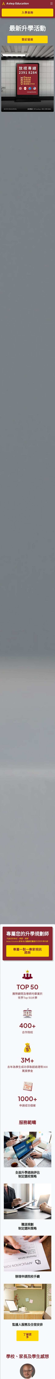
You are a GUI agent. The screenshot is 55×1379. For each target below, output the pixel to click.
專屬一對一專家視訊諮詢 (27, 950)
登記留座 (27, 39)
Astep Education (17, 3)
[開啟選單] (51, 3)
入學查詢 (27, 12)
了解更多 (27, 1336)
